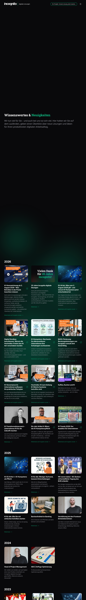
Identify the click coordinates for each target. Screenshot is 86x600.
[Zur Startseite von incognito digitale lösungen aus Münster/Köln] (11, 4)
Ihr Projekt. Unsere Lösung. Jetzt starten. (63, 4)
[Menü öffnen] (80, 4)
